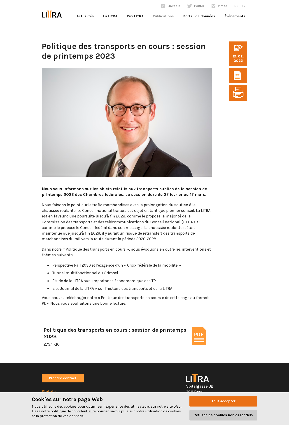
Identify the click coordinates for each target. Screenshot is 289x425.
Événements (234, 16)
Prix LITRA (135, 16)
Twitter (199, 6)
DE (236, 6)
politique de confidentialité (73, 411)
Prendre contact (63, 378)
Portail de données (199, 16)
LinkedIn (174, 6)
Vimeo (222, 6)
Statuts (49, 391)
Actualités (85, 16)
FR (243, 6)
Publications (163, 16)
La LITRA (110, 16)
